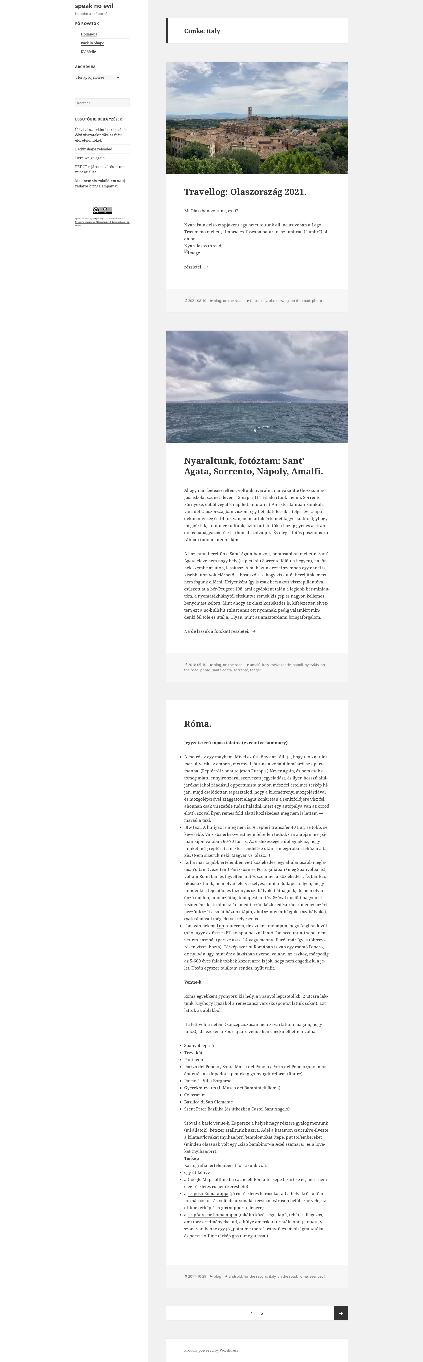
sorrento (241, 670)
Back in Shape (92, 43)
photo (317, 300)
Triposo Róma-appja (208, 1193)
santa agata (222, 670)
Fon (220, 926)
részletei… (197, 267)
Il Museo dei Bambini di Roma (249, 1088)
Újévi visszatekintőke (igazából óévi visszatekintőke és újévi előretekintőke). (101, 135)
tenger (255, 670)
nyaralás (312, 664)
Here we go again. (90, 157)
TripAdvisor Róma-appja (212, 1215)
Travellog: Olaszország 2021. (245, 191)
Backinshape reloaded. (94, 149)
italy (263, 300)
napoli (298, 664)
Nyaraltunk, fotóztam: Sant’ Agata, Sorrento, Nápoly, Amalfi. (253, 466)
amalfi (255, 664)
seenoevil (317, 1276)
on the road (233, 300)
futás (254, 300)
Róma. (198, 723)
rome (303, 1276)
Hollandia (89, 34)
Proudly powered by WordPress (211, 1350)
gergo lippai (99, 218)
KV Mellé (88, 51)
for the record (255, 1276)
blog (217, 300)
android (235, 1276)
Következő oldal (341, 1313)
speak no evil (94, 6)
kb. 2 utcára (307, 996)
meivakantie (281, 664)
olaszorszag (279, 300)
